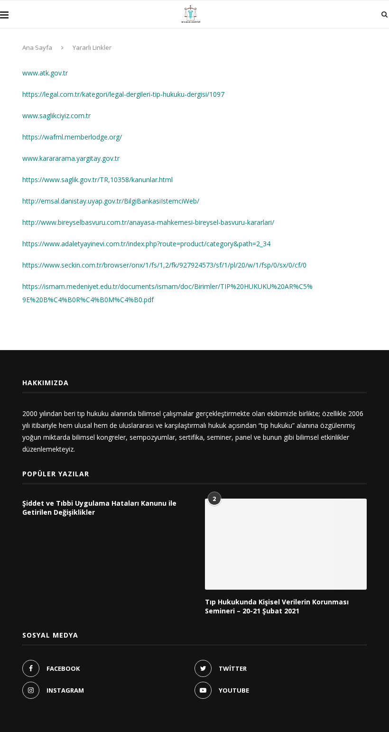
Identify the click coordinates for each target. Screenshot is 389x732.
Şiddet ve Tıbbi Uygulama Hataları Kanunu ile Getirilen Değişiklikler (99, 508)
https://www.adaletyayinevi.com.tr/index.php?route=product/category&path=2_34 (146, 243)
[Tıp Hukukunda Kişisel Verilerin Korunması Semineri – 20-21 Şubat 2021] (286, 544)
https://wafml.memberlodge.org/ (72, 136)
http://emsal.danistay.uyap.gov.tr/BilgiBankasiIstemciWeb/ (110, 200)
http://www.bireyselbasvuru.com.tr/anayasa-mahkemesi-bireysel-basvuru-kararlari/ (148, 222)
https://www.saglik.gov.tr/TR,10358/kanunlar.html (97, 179)
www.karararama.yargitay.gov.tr (71, 158)
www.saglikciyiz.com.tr (56, 115)
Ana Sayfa (37, 47)
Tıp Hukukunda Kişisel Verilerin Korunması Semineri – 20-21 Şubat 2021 (277, 606)
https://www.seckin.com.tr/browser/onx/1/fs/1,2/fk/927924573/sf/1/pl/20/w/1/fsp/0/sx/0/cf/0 (164, 264)
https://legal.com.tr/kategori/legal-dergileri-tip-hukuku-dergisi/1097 (123, 94)
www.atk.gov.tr (45, 72)
